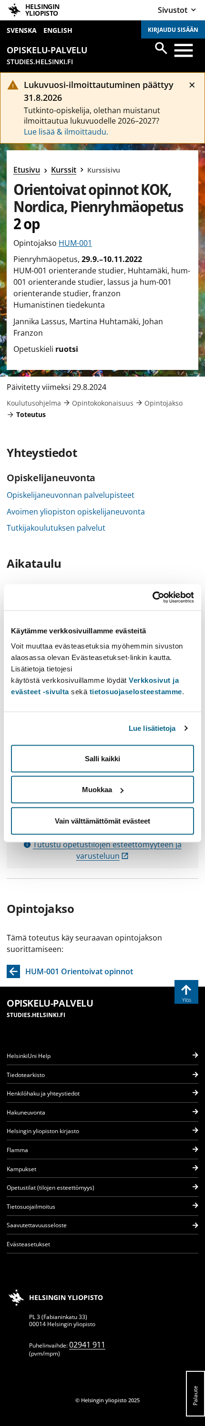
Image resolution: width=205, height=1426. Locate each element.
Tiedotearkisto (26, 1075)
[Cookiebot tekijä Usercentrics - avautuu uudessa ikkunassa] (152, 597)
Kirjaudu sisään (173, 30)
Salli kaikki (102, 758)
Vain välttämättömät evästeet (102, 820)
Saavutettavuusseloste (37, 1225)
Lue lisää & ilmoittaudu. (66, 131)
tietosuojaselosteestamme (136, 691)
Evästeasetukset (28, 1244)
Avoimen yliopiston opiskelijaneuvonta (76, 511)
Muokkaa (97, 790)
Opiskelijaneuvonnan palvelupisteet (70, 495)
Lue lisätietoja (152, 728)
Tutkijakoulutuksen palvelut (56, 528)
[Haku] (161, 48)
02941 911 (87, 1344)
